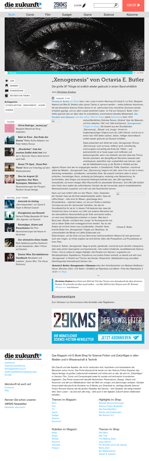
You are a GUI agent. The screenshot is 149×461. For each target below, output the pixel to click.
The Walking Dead (107, 438)
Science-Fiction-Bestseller (111, 406)
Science (109, 14)
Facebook (9, 387)
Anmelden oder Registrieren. (101, 302)
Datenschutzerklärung (15, 365)
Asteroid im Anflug (28, 201)
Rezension (116, 116)
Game (88, 14)
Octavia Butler (13, 105)
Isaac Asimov (105, 441)
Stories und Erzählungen (110, 412)
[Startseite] (23, 5)
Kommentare (16, 91)
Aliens (41, 105)
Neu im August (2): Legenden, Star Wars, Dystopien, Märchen (27, 179)
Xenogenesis (29, 105)
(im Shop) (65, 101)
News (54, 432)
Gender (9, 110)
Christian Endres (66, 92)
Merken (14, 86)
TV (53, 409)
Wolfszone (60, 287)
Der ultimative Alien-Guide (33, 240)
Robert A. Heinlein (107, 453)
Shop (131, 5)
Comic (30, 14)
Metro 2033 (104, 447)
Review (55, 438)
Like (12, 81)
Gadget (67, 14)
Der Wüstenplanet (107, 450)
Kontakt (8, 374)
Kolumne (132, 14)
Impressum (10, 362)
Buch (11, 14)
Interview (56, 444)
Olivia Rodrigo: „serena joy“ (33, 125)
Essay (54, 435)
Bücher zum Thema (20, 96)
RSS (7, 390)
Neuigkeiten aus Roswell (31, 213)
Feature (55, 447)
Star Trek (103, 435)
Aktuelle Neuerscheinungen (111, 402)
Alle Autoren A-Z (106, 415)
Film (48, 14)
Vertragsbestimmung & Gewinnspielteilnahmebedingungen (21, 370)
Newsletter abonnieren (15, 407)
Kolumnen (56, 421)
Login (77, 6)
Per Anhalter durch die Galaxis (113, 444)
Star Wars (103, 432)
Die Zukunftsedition (108, 409)
